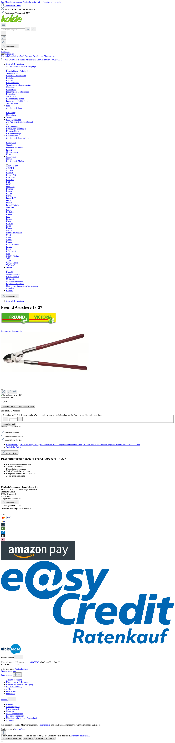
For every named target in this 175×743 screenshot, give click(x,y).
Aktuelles (10, 720)
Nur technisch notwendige (11, 738)
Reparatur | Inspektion (15, 716)
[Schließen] (2, 389)
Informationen (7, 675)
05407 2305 (34, 662)
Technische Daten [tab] (13, 447)
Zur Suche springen (31, 2)
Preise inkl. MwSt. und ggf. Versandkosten (18, 406)
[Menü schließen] (7, 69)
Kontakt (9, 704)
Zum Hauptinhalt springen (12, 2)
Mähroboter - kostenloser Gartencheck (21, 718)
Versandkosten (44, 725)
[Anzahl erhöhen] (20, 419)
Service (4, 700)
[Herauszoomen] (3, 392)
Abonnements (49, 56)
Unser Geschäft (12, 709)
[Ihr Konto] (3, 42)
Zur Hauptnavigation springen (51, 2)
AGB (8, 689)
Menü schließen (11, 47)
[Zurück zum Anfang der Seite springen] (3, 732)
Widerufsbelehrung (14, 687)
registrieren (9, 54)
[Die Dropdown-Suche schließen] (33, 29)
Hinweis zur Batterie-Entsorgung (19, 684)
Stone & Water (20, 729)
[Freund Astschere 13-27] (45, 352)
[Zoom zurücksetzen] (9, 392)
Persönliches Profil (17, 56)
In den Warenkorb (8, 424)
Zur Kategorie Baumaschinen (18, 138)
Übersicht (5, 56)
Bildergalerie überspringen (11, 331)
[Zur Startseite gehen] (11, 21)
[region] (87, 364)
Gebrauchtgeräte (12, 707)
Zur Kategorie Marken (15, 161)
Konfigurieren (28, 738)
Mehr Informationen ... (80, 736)
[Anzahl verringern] (5, 419)
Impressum (10, 694)
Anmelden (5, 51)
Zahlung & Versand (14, 680)
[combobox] (13, 29)
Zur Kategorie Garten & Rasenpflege (21, 66)
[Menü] (3, 25)
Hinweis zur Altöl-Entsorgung (18, 682)
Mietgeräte (10, 711)
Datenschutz (11, 691)
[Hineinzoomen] (14, 392)
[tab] (73, 444)
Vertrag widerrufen (8, 671)
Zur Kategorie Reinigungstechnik (19, 122)
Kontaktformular (21, 669)
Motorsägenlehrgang (14, 713)
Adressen (29, 56)
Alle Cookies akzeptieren (45, 738)
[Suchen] (27, 29)
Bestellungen (38, 56)
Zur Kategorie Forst (14, 108)
